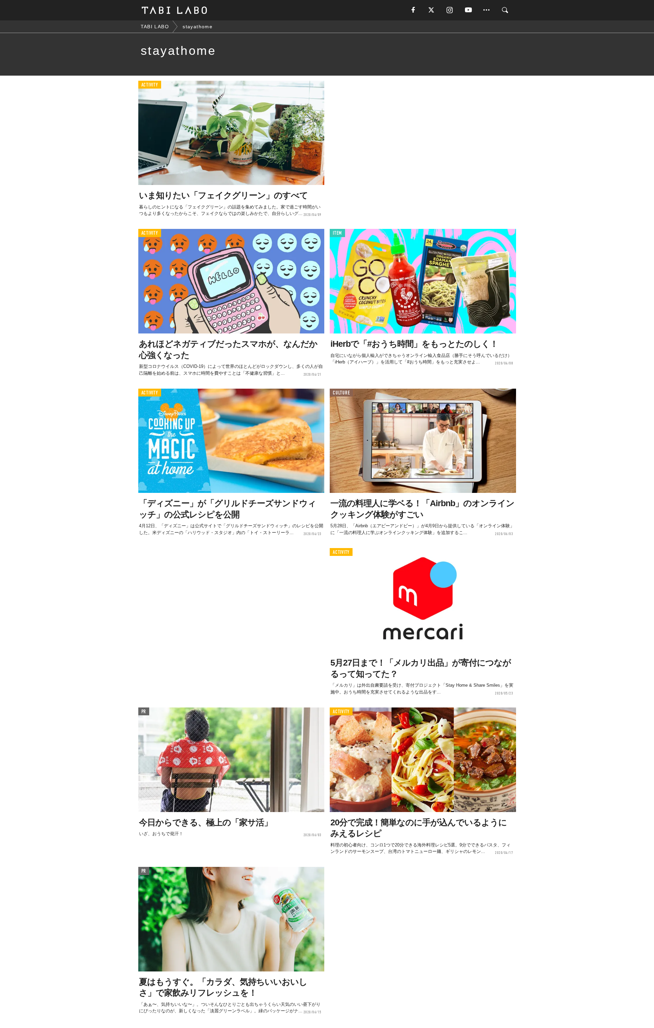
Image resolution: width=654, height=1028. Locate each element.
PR (143, 711)
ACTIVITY (149, 85)
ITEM (337, 233)
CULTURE (341, 392)
